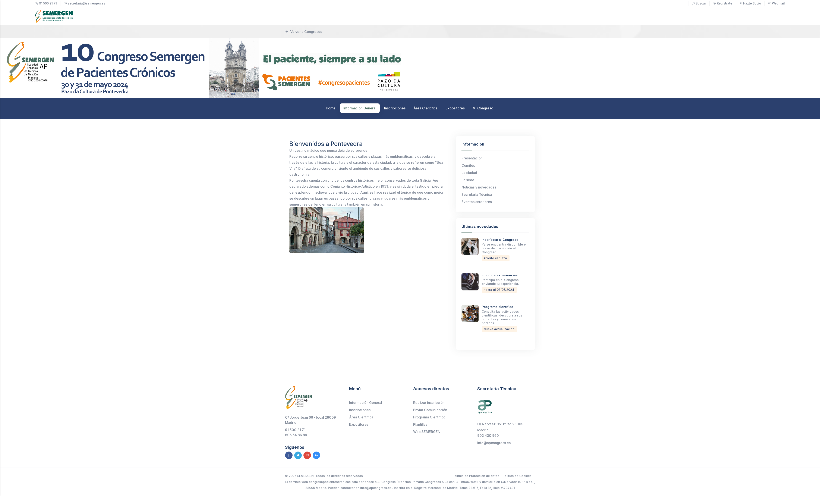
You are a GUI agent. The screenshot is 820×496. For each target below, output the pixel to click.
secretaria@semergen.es (86, 3)
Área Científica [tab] (425, 108)
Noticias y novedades (478, 187)
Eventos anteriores (476, 202)
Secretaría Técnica (476, 194)
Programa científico (497, 307)
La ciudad (469, 173)
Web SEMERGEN (426, 432)
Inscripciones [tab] (395, 108)
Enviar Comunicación (430, 410)
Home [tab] (330, 108)
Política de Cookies (517, 476)
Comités (468, 165)
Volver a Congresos (306, 31)
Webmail (778, 3)
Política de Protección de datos (475, 476)
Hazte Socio (752, 3)
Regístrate (724, 3)
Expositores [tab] (455, 108)
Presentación (472, 158)
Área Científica (361, 417)
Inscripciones (359, 410)
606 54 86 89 (296, 435)
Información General (365, 402)
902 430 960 (488, 435)
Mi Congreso (483, 108)
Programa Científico (429, 417)
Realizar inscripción (429, 402)
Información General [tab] (359, 108)
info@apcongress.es (494, 443)
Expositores (358, 424)
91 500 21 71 (48, 3)
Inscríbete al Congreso (500, 240)
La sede (467, 180)
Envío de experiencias (500, 275)
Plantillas (420, 424)
